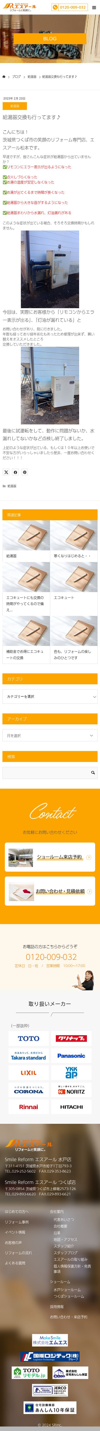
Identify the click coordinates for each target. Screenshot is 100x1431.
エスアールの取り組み (71, 1259)
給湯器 (14, 106)
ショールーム (60, 1281)
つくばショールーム (69, 1296)
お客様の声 (13, 1242)
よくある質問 (15, 1263)
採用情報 (57, 1306)
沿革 (57, 1232)
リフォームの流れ (18, 1252)
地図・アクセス (65, 1239)
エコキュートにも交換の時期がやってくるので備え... (25, 603)
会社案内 (57, 1211)
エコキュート (64, 597)
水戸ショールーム (67, 1289)
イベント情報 (15, 1232)
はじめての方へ (17, 1211)
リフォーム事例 (17, 1221)
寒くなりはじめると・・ (72, 555)
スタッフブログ (65, 1252)
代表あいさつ (64, 1219)
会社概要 (60, 1226)
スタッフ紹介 (64, 1246)
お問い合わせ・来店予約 (68, 1316)
